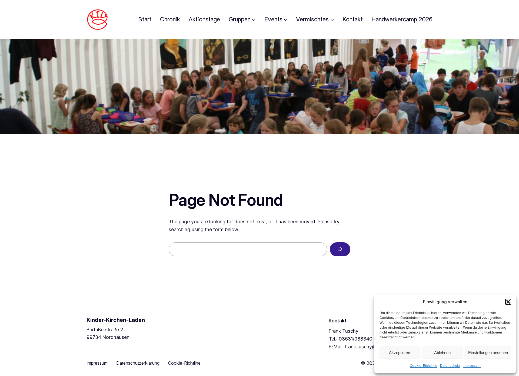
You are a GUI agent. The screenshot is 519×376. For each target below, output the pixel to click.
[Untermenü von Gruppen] (253, 19)
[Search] (340, 249)
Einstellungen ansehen (488, 352)
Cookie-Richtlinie (423, 366)
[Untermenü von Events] (285, 19)
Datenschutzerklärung (137, 363)
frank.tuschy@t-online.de (373, 346)
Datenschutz (450, 366)
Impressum (472, 366)
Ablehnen (442, 352)
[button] (508, 302)
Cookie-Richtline (184, 363)
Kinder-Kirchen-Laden (115, 320)
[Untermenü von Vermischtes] (332, 19)
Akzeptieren (399, 352)
